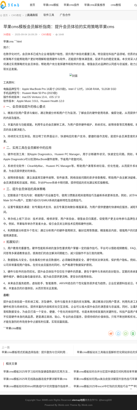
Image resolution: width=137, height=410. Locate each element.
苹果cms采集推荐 (94, 5)
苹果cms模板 (51, 5)
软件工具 (48, 15)
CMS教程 (16, 15)
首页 (32, 5)
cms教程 (116, 5)
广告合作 (65, 15)
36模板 (7, 34)
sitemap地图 (78, 400)
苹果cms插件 (71, 5)
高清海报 (32, 15)
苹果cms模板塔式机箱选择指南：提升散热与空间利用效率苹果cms (41, 352)
